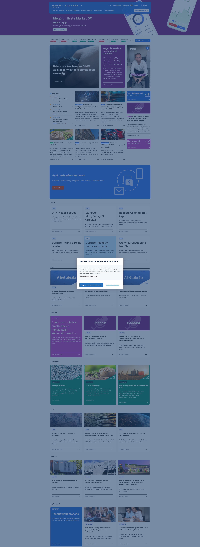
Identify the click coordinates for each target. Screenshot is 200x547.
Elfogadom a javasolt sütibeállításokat (91, 285)
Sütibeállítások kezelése (112, 285)
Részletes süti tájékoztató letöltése (88, 276)
